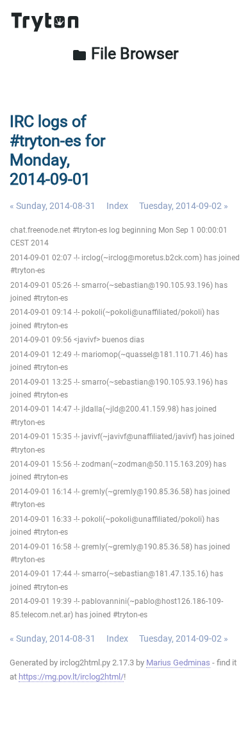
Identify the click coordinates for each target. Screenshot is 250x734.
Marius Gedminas (178, 662)
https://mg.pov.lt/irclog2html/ (71, 676)
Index (117, 206)
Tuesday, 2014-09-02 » (183, 206)
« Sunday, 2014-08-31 (53, 206)
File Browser (125, 53)
